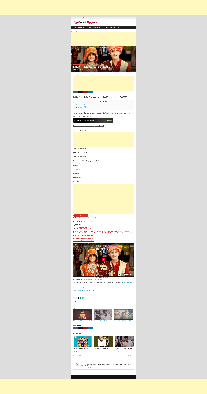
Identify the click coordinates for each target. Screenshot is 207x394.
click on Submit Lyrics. (127, 282)
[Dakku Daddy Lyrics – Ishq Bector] (103, 341)
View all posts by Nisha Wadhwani (88, 367)
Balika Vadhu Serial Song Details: (83, 107)
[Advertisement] (32, 7)
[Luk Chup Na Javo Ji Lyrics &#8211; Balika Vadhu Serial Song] (103, 314)
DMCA (132, 376)
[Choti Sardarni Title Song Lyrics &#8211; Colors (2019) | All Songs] (123, 314)
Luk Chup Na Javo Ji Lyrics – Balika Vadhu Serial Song (87, 217)
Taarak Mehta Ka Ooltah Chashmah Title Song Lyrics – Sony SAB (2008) (81, 349)
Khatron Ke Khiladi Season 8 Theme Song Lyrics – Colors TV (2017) (90, 292)
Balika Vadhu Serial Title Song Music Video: (86, 108)
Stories (118, 27)
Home (75, 27)
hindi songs (88, 27)
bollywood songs (96, 27)
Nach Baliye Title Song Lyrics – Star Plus (85, 287)
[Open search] (133, 27)
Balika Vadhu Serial (77, 112)
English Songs (105, 27)
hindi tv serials (79, 64)
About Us (86, 17)
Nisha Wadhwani (82, 69)
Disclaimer (127, 376)
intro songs (112, 27)
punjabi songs (81, 27)
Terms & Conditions (121, 376)
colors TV (78, 325)
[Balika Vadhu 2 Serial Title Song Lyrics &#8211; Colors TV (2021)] (83, 314)
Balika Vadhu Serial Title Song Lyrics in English (84, 104)
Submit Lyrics (82, 17)
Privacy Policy (114, 376)
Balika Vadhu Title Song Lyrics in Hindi (83, 106)
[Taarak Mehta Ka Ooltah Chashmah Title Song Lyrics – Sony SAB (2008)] (82, 341)
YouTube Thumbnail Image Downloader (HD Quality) (92, 279)
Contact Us (90, 17)
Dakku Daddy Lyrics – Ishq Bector (101, 348)
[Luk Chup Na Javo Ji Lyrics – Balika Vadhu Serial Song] (124, 341)
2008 (74, 64)
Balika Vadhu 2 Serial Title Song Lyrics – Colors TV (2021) (82, 320)
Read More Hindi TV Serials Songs (81, 215)
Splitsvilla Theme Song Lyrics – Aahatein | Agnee (86, 290)
